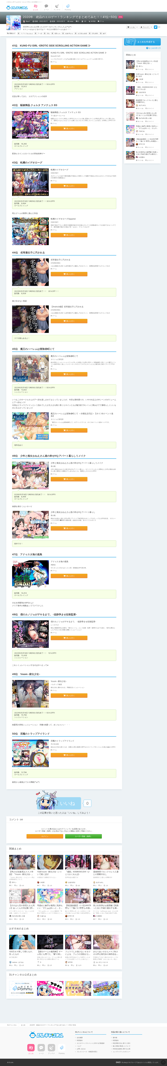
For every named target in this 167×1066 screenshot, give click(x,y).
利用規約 (80, 1040)
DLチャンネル (17, 7)
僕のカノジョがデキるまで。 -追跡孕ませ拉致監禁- (73, 621)
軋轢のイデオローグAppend (63, 219)
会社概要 (80, 1037)
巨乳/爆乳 (95, 33)
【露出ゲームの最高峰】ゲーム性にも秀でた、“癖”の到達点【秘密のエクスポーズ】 (50, 954)
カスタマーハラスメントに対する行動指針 (91, 1043)
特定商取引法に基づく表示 (121, 1043)
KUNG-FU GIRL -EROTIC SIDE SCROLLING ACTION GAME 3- (79, 52)
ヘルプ (79, 1046)
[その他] (159, 27)
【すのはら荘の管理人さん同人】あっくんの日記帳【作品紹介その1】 (22, 908)
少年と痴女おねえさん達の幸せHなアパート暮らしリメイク (77, 463)
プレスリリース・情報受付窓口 (87, 1052)
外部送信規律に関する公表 (121, 1049)
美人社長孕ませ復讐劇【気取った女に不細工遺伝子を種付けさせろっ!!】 (106, 908)
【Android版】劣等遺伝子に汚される (67, 306)
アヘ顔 (40, 33)
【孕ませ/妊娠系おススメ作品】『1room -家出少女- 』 (21, 872)
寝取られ (57, 33)
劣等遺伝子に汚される (60, 259)
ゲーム (102, 21)
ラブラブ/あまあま (27, 33)
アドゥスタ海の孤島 (59, 561)
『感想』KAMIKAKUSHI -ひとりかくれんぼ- (77, 872)
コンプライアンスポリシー (121, 1052)
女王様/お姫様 (82, 33)
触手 (104, 33)
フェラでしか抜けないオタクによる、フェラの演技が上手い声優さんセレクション (78, 954)
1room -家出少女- (59, 681)
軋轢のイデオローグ (59, 169)
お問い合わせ (81, 1049)
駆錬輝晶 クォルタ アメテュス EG (66, 112)
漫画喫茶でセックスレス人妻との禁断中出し (106, 872)
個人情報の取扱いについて (121, 1046)
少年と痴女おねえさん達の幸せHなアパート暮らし (73, 512)
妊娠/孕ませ (69, 33)
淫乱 (48, 33)
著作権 (115, 1037)
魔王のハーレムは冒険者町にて (64, 356)
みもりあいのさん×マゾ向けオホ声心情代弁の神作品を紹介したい (106, 954)
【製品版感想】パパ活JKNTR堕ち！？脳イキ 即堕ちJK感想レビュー (78, 908)
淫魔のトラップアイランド (62, 741)
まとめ (23, 1025)
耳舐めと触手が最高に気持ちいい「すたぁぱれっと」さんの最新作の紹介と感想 (50, 908)
